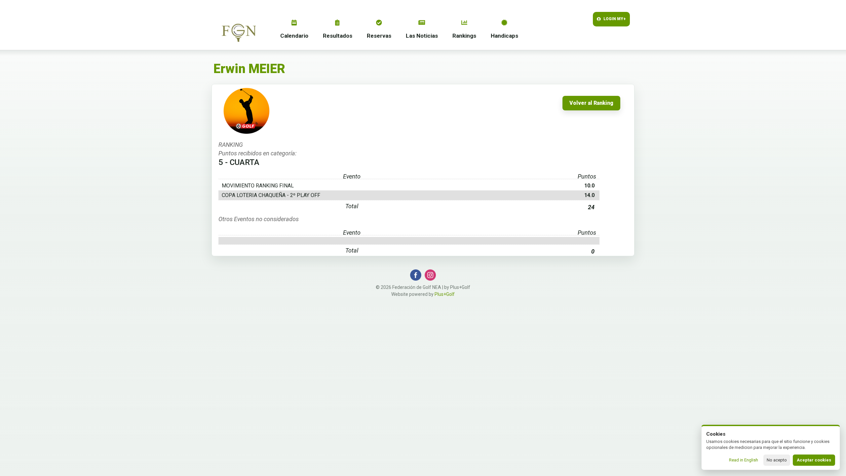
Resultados (337, 35)
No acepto (777, 459)
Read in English (743, 459)
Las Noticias (422, 35)
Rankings (464, 35)
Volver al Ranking (591, 103)
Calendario (294, 35)
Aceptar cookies (814, 459)
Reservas (379, 35)
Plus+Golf (445, 294)
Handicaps (504, 35)
